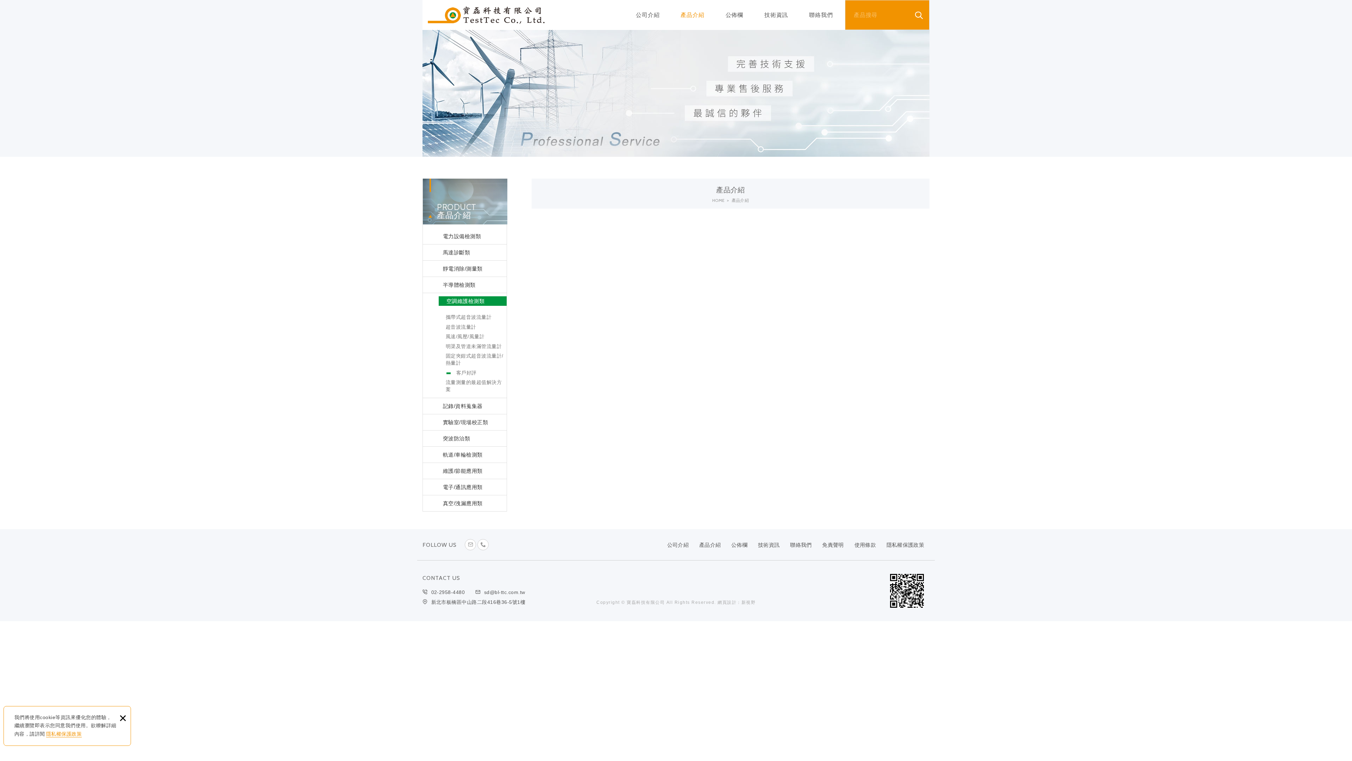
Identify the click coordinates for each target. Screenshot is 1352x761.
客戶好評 (466, 373)
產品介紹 (692, 15)
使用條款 (865, 545)
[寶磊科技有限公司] (486, 15)
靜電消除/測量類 (463, 269)
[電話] (483, 544)
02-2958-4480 (448, 592)
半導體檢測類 (459, 285)
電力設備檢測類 (462, 236)
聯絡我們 (821, 15)
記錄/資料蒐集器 (463, 406)
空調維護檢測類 (465, 301)
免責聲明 (833, 545)
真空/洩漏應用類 (463, 503)
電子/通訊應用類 (463, 487)
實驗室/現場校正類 (465, 422)
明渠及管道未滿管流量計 (474, 346)
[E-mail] (470, 544)
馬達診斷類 (456, 252)
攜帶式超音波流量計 (469, 317)
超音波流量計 (461, 327)
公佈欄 (734, 15)
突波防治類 (456, 438)
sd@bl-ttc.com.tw (504, 592)
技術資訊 (776, 15)
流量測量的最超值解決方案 (474, 385)
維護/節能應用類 (463, 471)
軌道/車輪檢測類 (463, 455)
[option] (676, 93)
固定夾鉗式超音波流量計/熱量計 (474, 359)
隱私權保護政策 (64, 734)
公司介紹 (647, 15)
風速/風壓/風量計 (465, 336)
